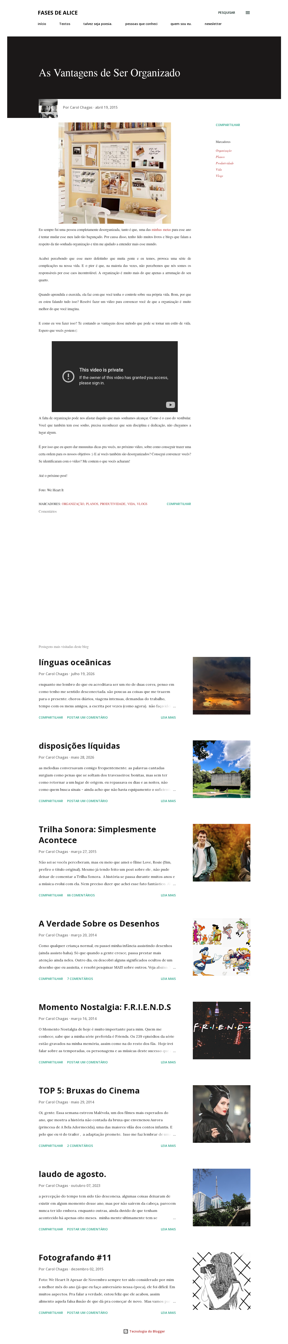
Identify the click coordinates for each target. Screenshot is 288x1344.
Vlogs (219, 176)
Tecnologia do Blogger (146, 1331)
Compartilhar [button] (228, 125)
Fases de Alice (58, 12)
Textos (64, 24)
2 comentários (80, 1145)
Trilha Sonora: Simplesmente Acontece (97, 835)
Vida (219, 169)
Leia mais (168, 717)
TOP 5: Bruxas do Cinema (89, 1090)
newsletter (213, 24)
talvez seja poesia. (97, 24)
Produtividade (225, 163)
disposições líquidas (79, 745)
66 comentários (81, 895)
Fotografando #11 (75, 1257)
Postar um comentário (87, 717)
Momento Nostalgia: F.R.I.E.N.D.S (105, 1007)
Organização (224, 150)
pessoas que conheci (141, 24)
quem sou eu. (181, 24)
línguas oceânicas (75, 662)
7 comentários (80, 978)
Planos (220, 157)
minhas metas (161, 229)
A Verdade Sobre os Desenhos (99, 923)
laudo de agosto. (72, 1173)
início (42, 24)
